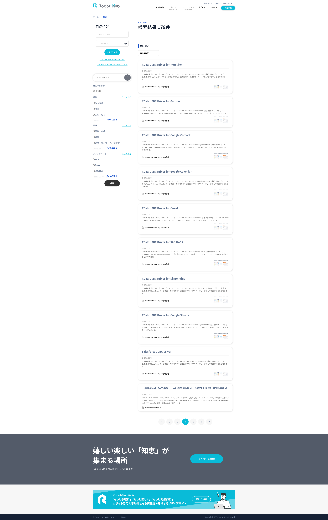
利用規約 (96, 517)
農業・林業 (100, 131)
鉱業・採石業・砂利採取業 (107, 142)
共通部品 (99, 171)
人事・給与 (100, 114)
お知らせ (218, 3)
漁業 (97, 137)
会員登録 (228, 8)
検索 (127, 77)
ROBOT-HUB (106, 5)
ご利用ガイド (207, 3)
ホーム (96, 17)
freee (97, 165)
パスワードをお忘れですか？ (112, 59)
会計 (97, 108)
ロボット (160, 7)
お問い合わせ (228, 3)
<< (161, 422)
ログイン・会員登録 (207, 458)
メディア (202, 7)
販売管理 (99, 102)
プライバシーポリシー (109, 517)
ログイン (213, 7)
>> (209, 422)
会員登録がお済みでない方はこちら (112, 64)
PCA (97, 159)
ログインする (112, 52)
